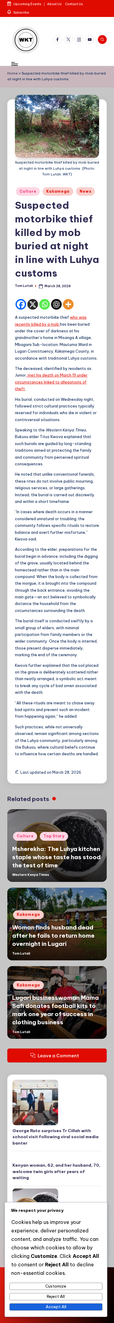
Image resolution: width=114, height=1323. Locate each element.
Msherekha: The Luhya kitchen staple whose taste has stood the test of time (56, 857)
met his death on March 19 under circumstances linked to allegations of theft (51, 382)
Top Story (53, 836)
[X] (32, 304)
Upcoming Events (27, 4)
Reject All (56, 1296)
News (85, 191)
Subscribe (21, 13)
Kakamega (58, 191)
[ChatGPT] (56, 304)
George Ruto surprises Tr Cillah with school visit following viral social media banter (55, 1137)
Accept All (56, 1306)
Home (12, 73)
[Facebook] (21, 304)
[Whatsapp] (44, 304)
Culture (27, 191)
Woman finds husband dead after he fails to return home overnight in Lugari (53, 935)
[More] (68, 304)
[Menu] (14, 64)
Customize (55, 1286)
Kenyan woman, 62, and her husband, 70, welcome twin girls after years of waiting (56, 1171)
